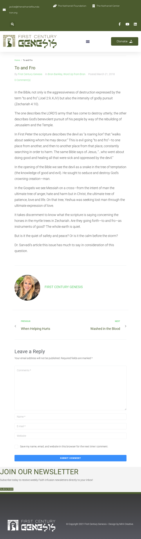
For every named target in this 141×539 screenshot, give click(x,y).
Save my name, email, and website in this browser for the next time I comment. (64, 446)
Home (17, 60)
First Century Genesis (30, 74)
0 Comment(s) (23, 80)
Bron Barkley (55, 74)
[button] (12, 24)
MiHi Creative (126, 524)
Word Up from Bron (74, 74)
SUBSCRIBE (6, 489)
